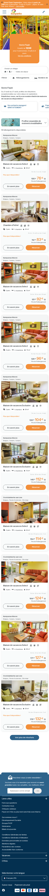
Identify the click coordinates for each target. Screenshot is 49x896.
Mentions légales (8, 844)
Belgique (5, 138)
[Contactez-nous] (44, 12)
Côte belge (25, 500)
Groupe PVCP (7, 823)
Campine (11, 138)
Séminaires (6, 826)
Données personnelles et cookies (15, 841)
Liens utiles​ (7, 799)
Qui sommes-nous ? (9, 817)
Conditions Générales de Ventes (14, 835)
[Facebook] (3, 890)
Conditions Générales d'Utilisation (15, 838)
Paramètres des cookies (11, 847)
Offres (5, 861)
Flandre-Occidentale (15, 500)
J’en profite (20, 6)
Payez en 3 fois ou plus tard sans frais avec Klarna (21, 812)
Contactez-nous (8, 806)
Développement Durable (11, 820)
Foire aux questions (9, 803)
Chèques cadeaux (9, 809)
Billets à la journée (9, 829)
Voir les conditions (24, 56)
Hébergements (22, 78)
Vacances (6, 855)
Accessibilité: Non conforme (12, 850)
